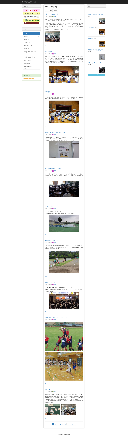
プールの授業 (49, 206)
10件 (55, 10)
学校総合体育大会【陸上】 (53, 240)
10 (46, 276)
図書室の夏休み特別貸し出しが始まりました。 (59, 132)
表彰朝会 (47, 92)
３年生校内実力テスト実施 (53, 169)
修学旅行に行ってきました (53, 282)
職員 (55, 53)
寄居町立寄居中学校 (30, 2)
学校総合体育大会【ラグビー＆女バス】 (57, 317)
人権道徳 (47, 389)
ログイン (104, 2)
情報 (55, 16)
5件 (90, 10)
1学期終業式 (48, 51)
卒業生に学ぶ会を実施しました (54, 14)
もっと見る (96, 74)
